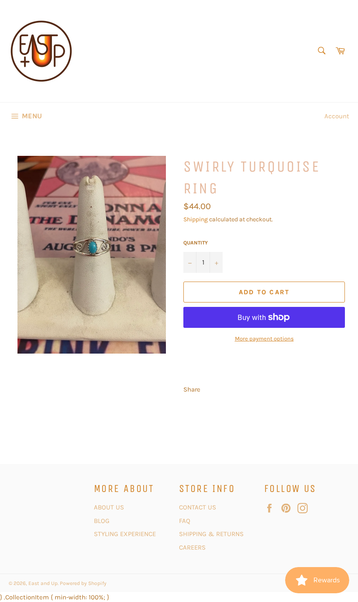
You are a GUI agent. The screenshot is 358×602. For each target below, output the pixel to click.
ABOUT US (109, 507)
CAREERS (192, 547)
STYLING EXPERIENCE (125, 534)
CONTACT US (198, 507)
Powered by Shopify (83, 583)
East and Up (43, 583)
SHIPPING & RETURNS (211, 534)
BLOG (102, 521)
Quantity (195, 243)
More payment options (264, 338)
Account (336, 116)
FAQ (184, 521)
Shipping (195, 219)
